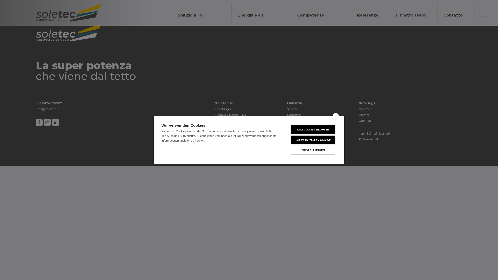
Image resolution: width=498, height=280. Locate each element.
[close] (336, 116)
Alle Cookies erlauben (313, 129)
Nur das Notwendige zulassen (313, 140)
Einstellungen (313, 150)
